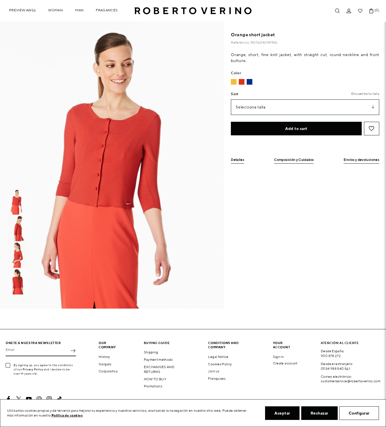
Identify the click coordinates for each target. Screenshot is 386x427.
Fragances (107, 10)
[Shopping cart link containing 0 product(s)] (371, 10)
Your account (281, 345)
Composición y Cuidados (294, 160)
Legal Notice (218, 357)
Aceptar (282, 413)
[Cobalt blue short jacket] (249, 82)
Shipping (151, 352)
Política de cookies (67, 415)
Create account (285, 363)
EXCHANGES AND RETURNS (159, 369)
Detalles (237, 160)
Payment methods (158, 359)
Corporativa (108, 371)
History (104, 357)
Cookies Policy (220, 364)
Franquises (216, 378)
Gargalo (105, 364)
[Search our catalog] (337, 10)
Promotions (153, 386)
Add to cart (296, 128)
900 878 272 (331, 356)
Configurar (359, 413)
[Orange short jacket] (241, 82)
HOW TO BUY (155, 379)
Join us (213, 371)
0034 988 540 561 (335, 368)
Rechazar (319, 413)
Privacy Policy (33, 369)
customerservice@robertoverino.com (350, 381)
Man (79, 10)
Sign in (278, 357)
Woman (55, 10)
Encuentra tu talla (365, 93)
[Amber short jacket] (234, 82)
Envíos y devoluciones (361, 160)
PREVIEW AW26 (22, 10)
